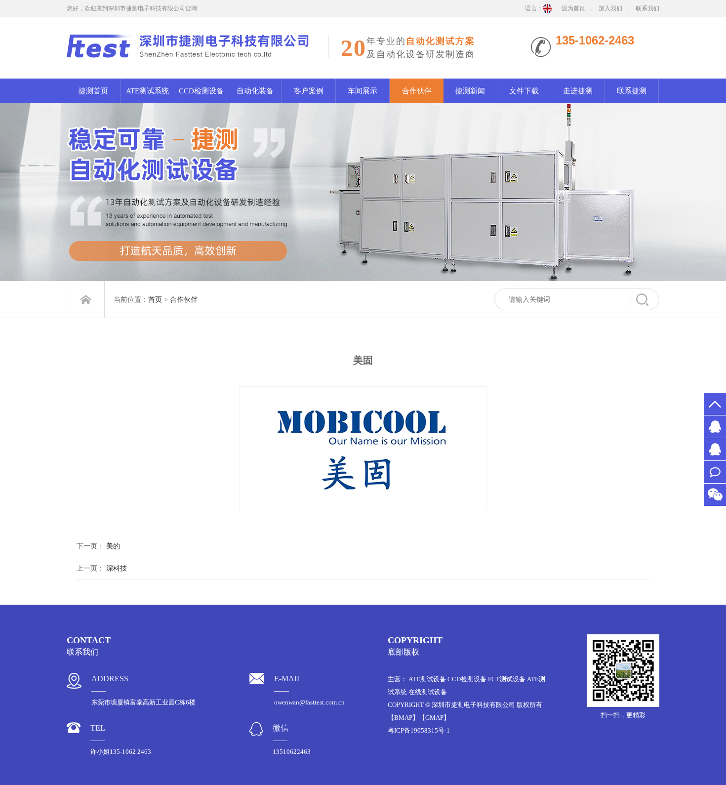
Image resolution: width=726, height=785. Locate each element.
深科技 (116, 568)
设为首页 (573, 8)
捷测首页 (93, 91)
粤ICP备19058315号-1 (419, 730)
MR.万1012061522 (715, 449)
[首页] (86, 299)
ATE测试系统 (147, 91)
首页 (155, 299)
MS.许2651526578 (715, 426)
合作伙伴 (417, 91)
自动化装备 (255, 91)
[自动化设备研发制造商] (363, 192)
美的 (113, 546)
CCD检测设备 (201, 91)
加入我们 (610, 8)
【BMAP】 (403, 717)
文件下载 (524, 91)
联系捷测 (631, 91)
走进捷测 (578, 91)
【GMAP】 (434, 717)
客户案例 (308, 91)
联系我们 (647, 8)
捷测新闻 (470, 91)
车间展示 (362, 91)
